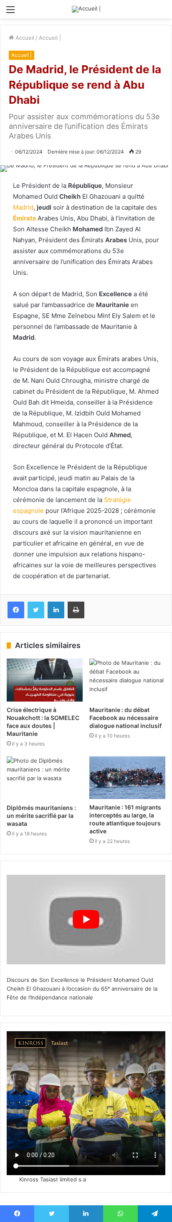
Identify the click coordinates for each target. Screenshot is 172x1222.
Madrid (23, 207)
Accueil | (50, 37)
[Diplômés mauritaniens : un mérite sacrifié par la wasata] (45, 777)
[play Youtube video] (86, 919)
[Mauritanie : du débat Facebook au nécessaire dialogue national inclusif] (127, 680)
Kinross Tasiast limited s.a (52, 1179)
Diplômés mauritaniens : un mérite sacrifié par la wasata (41, 815)
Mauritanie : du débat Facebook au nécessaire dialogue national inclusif (125, 717)
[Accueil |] (86, 9)
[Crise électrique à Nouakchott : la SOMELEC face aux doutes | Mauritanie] (45, 680)
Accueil (24, 37)
